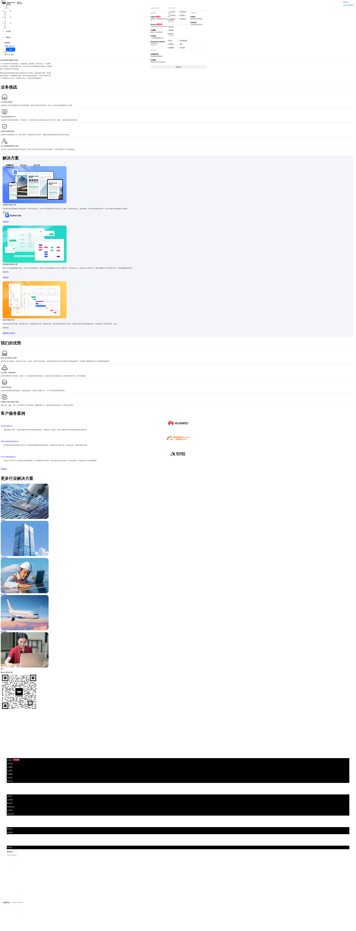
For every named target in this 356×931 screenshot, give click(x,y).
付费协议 (39, 922)
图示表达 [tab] (23, 165)
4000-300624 (17, 902)
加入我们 (8, 31)
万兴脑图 (10, 774)
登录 (10, 49)
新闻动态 (10, 829)
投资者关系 (10, 807)
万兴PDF (10, 777)
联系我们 (10, 847)
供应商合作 (10, 814)
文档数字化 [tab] (10, 165)
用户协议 (32, 922)
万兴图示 (10, 770)
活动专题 (10, 832)
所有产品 (10, 781)
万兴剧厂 (10, 760)
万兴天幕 (10, 763)
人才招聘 (10, 800)
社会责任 (10, 810)
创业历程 (10, 803)
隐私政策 (25, 922)
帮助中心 (8, 37)
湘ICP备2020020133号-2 (7, 922)
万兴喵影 (10, 767)
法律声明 (19, 922)
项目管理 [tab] (36, 165)
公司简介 (10, 796)
